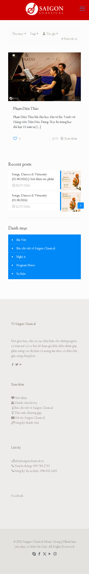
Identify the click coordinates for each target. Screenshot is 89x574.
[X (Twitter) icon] (44, 553)
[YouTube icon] (50, 553)
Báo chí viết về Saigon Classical (35, 248)
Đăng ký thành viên (26, 423)
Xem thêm (70, 138)
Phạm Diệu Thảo (26, 108)
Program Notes (25, 265)
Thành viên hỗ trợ (25, 403)
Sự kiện (21, 273)
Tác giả (50, 34)
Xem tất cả (70, 39)
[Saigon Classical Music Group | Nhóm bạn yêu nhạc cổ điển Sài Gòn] (44, 8)
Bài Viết (21, 240)
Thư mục (17, 34)
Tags (33, 34)
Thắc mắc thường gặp (27, 413)
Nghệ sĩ (20, 257)
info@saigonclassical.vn (29, 461)
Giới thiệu (20, 398)
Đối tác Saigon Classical (29, 418)
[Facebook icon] (39, 553)
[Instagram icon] (55, 553)
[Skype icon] (34, 553)
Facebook (17, 496)
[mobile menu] (82, 8)
